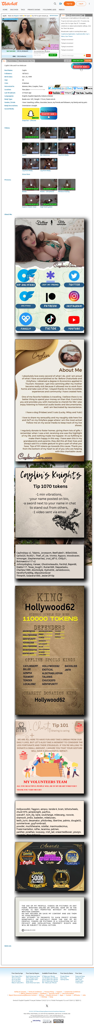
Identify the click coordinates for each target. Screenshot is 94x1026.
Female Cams (79, 978)
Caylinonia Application (68, 34)
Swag (51, 997)
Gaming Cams (64, 979)
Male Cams (78, 979)
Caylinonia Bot (80, 34)
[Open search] (55, 3)
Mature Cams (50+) (18, 983)
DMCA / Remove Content (29, 993)
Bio (4, 61)
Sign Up (69, 4)
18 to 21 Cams (16, 978)
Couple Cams (79, 981)
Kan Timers (69, 36)
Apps (61, 995)
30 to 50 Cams (16, 981)
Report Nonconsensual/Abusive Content (23, 995)
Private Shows (64, 976)
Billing (41, 995)
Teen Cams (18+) (17, 976)
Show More (26, 174)
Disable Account (51, 995)
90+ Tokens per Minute (49, 983)
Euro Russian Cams (32, 979)
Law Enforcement (68, 993)
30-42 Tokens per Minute (50, 979)
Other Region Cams (32, 978)
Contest (68, 995)
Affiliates (77, 995)
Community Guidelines (72, 992)
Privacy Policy (49, 992)
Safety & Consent (20, 992)
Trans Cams (78, 983)
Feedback (43, 993)
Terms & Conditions (35, 992)
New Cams (63, 978)
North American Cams (33, 976)
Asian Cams (29, 981)
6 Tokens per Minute (48, 976)
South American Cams (33, 983)
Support (59, 992)
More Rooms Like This (26, 61)
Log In (81, 4)
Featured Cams (80, 976)
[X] (47, 1006)
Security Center (54, 993)
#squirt (16, 16)
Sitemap (44, 997)
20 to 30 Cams (16, 979)
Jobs (84, 995)
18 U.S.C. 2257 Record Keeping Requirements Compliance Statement (47, 1011)
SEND (88, 55)
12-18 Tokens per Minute (50, 978)
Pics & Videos (12, 61)
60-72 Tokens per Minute (50, 981)
